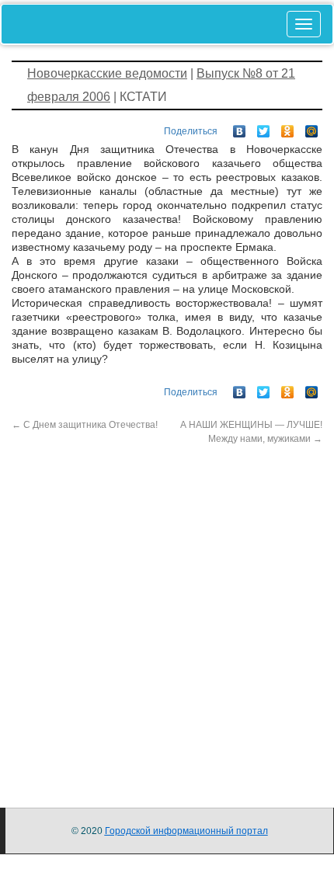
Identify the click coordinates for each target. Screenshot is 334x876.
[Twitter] (264, 127)
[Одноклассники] (288, 127)
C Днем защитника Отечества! (85, 424)
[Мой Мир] (312, 127)
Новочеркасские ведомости (107, 73)
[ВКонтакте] (239, 127)
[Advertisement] (167, 613)
